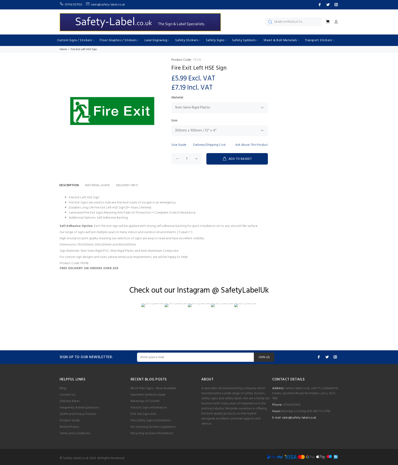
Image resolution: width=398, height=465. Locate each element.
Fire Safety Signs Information (151, 420)
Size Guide (178, 145)
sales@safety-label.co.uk (299, 417)
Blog (63, 388)
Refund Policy (69, 427)
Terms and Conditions (75, 433)
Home (63, 49)
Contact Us (67, 394)
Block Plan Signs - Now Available (153, 388)
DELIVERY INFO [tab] (127, 185)
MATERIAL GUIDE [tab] (97, 185)
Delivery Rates (70, 401)
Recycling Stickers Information (152, 433)
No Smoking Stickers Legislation (153, 427)
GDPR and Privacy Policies (78, 414)
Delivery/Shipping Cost (209, 145)
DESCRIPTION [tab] (69, 185)
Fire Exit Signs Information (149, 407)
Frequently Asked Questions (79, 407)
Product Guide (70, 420)
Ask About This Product (251, 145)
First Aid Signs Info (143, 414)
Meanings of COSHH (145, 401)
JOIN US (264, 357)
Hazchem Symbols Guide (148, 394)
